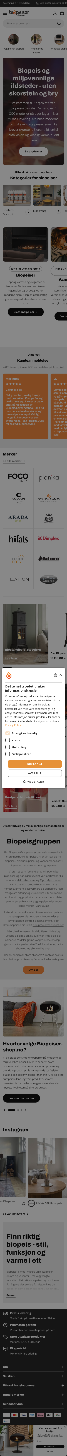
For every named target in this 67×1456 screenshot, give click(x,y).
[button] (33, 782)
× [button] (60, 675)
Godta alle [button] (35, 763)
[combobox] (55, 675)
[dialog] (33, 728)
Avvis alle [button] (34, 773)
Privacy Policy (13, 725)
